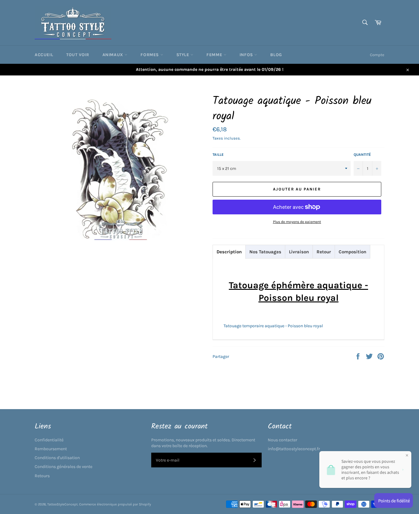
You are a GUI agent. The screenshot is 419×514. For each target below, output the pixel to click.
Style (183, 54)
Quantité (362, 154)
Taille (218, 154)
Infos (247, 54)
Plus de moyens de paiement (297, 222)
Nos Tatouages (265, 252)
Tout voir (77, 54)
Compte (377, 54)
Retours (42, 475)
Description (229, 252)
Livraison (299, 252)
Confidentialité (49, 440)
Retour (324, 252)
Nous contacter (282, 440)
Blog (276, 54)
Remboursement (51, 448)
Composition (352, 252)
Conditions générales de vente (63, 466)
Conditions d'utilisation (57, 457)
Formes (150, 54)
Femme (215, 54)
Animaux (113, 54)
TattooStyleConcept (62, 504)
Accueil (44, 54)
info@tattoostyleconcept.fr (294, 448)
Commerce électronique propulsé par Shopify (115, 504)
